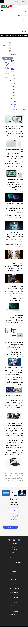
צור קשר (14, 574)
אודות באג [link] (14, 547)
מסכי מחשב (14, 602)
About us (14, 4)
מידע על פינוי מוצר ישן (14, 579)
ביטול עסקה (8, 3)
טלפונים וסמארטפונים (14, 595)
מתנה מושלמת (22, 21)
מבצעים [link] (14, 583)
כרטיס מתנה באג (14, 611)
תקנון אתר (14, 552)
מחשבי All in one (14, 597)
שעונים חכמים (14, 600)
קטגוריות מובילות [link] (14, 592)
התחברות (24, 1)
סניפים (24, 32)
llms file (4, 623)
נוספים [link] (14, 609)
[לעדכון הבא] (0, 36)
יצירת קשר (23, 26)
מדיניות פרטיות (14, 555)
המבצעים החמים (14, 586)
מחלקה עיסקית (14, 549)
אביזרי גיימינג (14, 605)
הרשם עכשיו (10, 527)
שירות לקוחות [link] (14, 567)
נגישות (14, 560)
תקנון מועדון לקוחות (14, 557)
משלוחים (14, 569)
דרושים (19, 4)
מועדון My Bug (21, 15)
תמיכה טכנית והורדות (16, 3)
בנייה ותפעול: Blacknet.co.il (23, 624)
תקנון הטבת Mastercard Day (14, 563)
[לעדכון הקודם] (27, 36)
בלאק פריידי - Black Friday (14, 588)
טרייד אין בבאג (14, 614)
